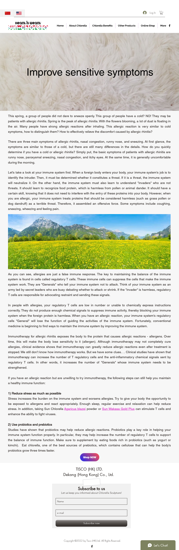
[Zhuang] (7, 13)
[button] (161, 12)
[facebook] (169, 25)
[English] (19, 13)
